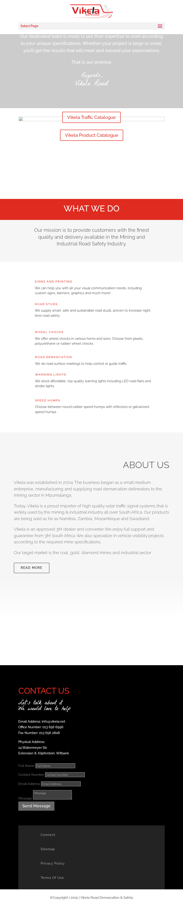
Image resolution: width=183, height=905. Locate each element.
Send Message (36, 806)
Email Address (29, 784)
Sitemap (48, 849)
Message (25, 798)
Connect (48, 835)
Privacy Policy (53, 863)
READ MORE (31, 568)
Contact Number (31, 775)
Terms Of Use (52, 878)
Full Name (26, 766)
